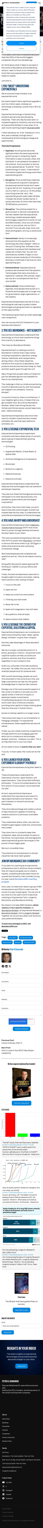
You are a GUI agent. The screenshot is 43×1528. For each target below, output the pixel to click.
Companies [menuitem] (6, 1434)
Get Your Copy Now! (21, 1103)
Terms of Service (7, 1512)
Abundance (12, 938)
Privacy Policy (26, 27)
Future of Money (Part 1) (12, 1043)
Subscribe (21, 1366)
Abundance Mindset (10, 910)
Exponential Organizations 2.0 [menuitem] (12, 1467)
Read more (35, 1154)
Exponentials (7, 942)
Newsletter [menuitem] (6, 1426)
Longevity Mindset (31, 913)
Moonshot (27, 540)
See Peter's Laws (21, 1310)
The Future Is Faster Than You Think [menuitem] (14, 1463)
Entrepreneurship (26, 938)
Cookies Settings (8, 1516)
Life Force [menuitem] (5, 1452)
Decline (21, 48)
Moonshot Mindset (10, 913)
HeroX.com (29, 733)
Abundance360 (33, 128)
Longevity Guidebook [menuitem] (9, 1471)
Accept (21, 43)
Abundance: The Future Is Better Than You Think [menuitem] (18, 1456)
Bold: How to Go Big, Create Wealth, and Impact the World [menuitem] (21, 1460)
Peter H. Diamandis (16, 949)
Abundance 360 (29, 942)
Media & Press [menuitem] (7, 1441)
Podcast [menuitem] (5, 1430)
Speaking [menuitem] (5, 1423)
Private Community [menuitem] (8, 1437)
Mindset (17, 942)
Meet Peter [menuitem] (6, 1419)
